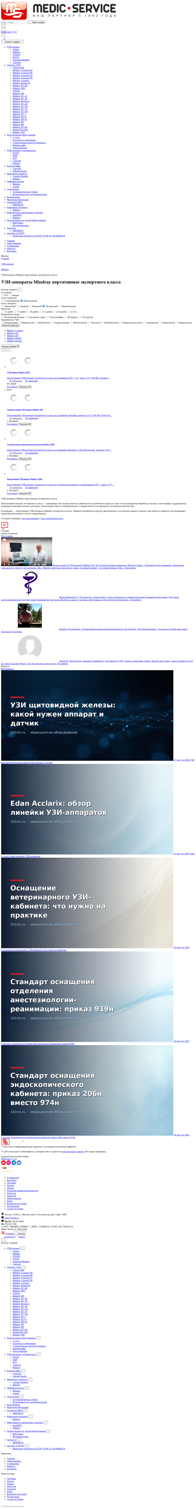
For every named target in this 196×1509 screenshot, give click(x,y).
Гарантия (11, 1196)
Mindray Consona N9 (22, 70)
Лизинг (10, 1188)
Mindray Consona (21, 80)
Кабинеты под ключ (17, 1203)
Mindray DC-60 (20, 127)
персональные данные (73, 1151)
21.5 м (73, 312)
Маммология (28, 322)
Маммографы (19, 145)
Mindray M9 (18, 93)
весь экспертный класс (52, 518)
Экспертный (51, 306)
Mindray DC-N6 (20, 111)
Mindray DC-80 (20, 86)
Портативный (30, 301)
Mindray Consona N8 (22, 73)
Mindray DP (12, 336)
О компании (13, 246)
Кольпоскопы (13, 197)
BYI (15, 158)
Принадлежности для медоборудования (26, 220)
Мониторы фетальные (18, 199)
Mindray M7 (18, 122)
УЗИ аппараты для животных (21, 150)
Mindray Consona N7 (22, 75)
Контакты (12, 251)
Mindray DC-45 (20, 96)
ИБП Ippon (18, 223)
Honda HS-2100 (20, 130)
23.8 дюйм (61, 312)
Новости (11, 248)
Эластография (56, 317)
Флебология (43, 322)
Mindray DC (13, 333)
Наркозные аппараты (17, 207)
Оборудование (14, 243)
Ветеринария (11, 322)
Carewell (17, 62)
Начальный (10, 306)
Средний (24, 306)
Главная (11, 240)
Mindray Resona (14, 341)
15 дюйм (9, 312)
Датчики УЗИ (13, 65)
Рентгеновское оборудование (21, 135)
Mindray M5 (18, 124)
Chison (16, 49)
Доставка (11, 1183)
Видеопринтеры (21, 225)
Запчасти (11, 228)
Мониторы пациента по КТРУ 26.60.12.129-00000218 (39, 236)
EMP (15, 155)
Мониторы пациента (17, 174)
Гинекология (168, 322)
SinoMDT (17, 215)
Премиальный (68, 306)
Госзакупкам (13, 1206)
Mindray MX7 (19, 88)
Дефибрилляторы (15, 181)
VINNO (16, 54)
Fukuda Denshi (20, 171)
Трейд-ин (11, 1193)
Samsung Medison (21, 60)
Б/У (6, 295)
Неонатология (80, 322)
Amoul (16, 186)
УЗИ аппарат (13, 47)
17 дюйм (21, 312)
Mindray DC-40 (20, 104)
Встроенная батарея (14, 317)
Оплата (10, 1185)
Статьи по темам (15, 1209)
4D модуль (72, 317)
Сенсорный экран (36, 317)
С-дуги (16, 137)
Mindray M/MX (14, 338)
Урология (95, 322)
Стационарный (12, 301)
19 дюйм (34, 312)
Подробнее (12, 387)
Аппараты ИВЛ (14, 202)
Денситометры (20, 148)
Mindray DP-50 (20, 119)
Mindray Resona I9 (21, 83)
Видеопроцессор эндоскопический (30, 194)
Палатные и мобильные (24, 140)
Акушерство (152, 322)
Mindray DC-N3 (20, 106)
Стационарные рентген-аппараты (29, 142)
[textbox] (14, 22)
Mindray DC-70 (20, 109)
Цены (9, 1201)
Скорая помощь (61, 322)
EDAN (16, 57)
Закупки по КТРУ (16, 233)
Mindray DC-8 (19, 117)
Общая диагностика (132, 322)
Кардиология (185, 322)
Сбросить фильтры (10, 325)
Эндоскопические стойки (25, 192)
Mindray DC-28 (20, 98)
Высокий (37, 306)
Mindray (16, 52)
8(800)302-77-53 (9, 32)
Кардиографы (13, 166)
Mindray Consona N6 (22, 78)
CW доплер (87, 317)
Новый (15, 295)
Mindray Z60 (19, 132)
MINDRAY (18, 205)
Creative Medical (20, 176)
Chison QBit (18, 67)
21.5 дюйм (47, 312)
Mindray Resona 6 (21, 101)
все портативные (30, 518)
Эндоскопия (13, 189)
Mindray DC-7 (19, 114)
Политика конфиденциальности (22, 1190)
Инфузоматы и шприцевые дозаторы (25, 212)
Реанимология (111, 322)
